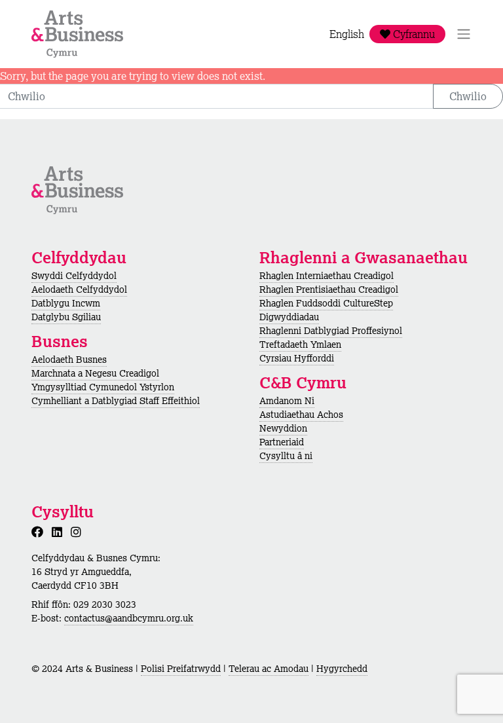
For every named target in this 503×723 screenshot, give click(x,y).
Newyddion (283, 428)
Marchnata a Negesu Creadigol (95, 373)
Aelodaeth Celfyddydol (79, 289)
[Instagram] (78, 532)
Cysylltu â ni (285, 455)
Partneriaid (281, 442)
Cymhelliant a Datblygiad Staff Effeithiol (115, 400)
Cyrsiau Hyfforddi (296, 358)
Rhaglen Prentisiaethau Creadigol (328, 289)
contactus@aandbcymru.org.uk (128, 618)
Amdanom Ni (286, 400)
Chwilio (468, 96)
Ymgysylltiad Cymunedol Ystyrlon (102, 387)
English (346, 34)
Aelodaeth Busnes (69, 359)
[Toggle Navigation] (464, 34)
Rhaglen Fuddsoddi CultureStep (326, 303)
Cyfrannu (412, 34)
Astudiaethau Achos (301, 414)
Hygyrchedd (341, 668)
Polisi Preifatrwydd (181, 668)
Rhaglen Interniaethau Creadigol (326, 275)
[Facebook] (39, 532)
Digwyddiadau (289, 317)
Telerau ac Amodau (268, 668)
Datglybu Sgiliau (66, 317)
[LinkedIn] (59, 532)
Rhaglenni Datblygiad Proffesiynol (330, 330)
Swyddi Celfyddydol (74, 275)
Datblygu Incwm (65, 303)
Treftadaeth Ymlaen (300, 344)
